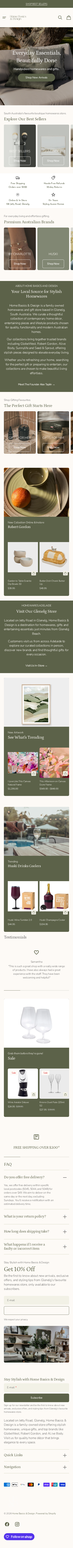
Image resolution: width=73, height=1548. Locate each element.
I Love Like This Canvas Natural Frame (19, 783)
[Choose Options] (65, 773)
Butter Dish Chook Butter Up (52, 582)
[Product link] (23, 563)
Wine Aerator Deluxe (18, 1102)
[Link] (20, 146)
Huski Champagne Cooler (52, 920)
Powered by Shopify (46, 1513)
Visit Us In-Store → (36, 665)
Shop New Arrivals (36, 77)
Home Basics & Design (23, 1513)
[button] (4, 17)
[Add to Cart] (33, 573)
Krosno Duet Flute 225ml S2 (52, 1104)
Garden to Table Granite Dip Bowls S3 (19, 582)
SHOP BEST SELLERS (36, 3)
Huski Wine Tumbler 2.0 (20, 920)
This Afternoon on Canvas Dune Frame (53, 783)
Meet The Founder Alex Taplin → (36, 384)
